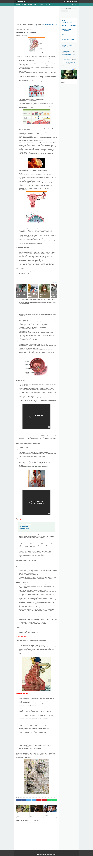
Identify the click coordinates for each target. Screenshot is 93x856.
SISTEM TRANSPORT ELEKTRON (68, 37)
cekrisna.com (53, 854)
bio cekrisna (44, 854)
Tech (35, 4)
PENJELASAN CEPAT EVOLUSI (25, 526)
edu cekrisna (48, 854)
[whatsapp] (52, 800)
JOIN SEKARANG (48, 24)
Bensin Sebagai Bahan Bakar (67, 22)
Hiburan (30, 4)
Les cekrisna (39, 854)
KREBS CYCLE (22, 530)
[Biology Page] (21, 1)
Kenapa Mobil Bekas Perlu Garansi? (68, 54)
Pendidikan (41, 4)
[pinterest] (41, 800)
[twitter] (31, 800)
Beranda (18, 4)
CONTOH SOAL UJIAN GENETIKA (25, 524)
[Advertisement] (36, 15)
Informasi (24, 4)
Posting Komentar (24, 35)
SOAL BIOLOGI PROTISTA (24, 528)
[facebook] (21, 800)
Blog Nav (48, 4)
